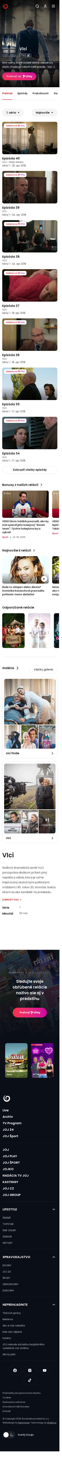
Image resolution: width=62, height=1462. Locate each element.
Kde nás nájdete (12, 1332)
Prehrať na (14, 76)
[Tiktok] (30, 1380)
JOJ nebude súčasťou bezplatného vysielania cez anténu (24, 1346)
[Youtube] (44, 1370)
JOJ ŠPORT (11, 1162)
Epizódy (22, 93)
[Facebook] (15, 1370)
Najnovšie (43, 113)
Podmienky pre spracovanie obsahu (22, 1393)
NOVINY (7, 1265)
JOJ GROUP (12, 1195)
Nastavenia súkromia (14, 1402)
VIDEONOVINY (10, 1284)
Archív (8, 1116)
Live (6, 1110)
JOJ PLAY (10, 1156)
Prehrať (25, 1012)
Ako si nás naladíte (14, 1325)
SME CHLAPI (9, 1230)
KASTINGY (10, 1182)
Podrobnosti (41, 93)
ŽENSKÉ (7, 1217)
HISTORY (8, 1243)
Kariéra (7, 1338)
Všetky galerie (43, 669)
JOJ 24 (8, 1129)
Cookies (7, 1397)
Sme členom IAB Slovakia (16, 1406)
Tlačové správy (12, 1313)
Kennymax (23, 1422)
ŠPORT (6, 1278)
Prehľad (7, 93)
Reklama (8, 1319)
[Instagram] (30, 1370)
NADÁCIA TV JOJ (16, 1175)
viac (49, 67)
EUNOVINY (8, 1290)
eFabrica (51, 1422)
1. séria (11, 113)
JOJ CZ (8, 1188)
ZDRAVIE (7, 1236)
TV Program (12, 1123)
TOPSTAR (8, 1224)
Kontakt (7, 1411)
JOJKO (8, 1169)
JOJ (6, 1149)
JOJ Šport (10, 1136)
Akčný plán (9, 1354)
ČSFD (23, 55)
